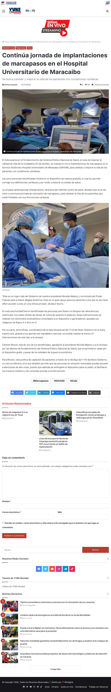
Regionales (20, 48)
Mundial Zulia (8, 48)
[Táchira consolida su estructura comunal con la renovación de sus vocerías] (10, 606)
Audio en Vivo (67, 687)
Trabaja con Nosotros (98, 687)
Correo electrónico (11, 512)
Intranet (55, 687)
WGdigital (68, 682)
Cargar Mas (55, 669)
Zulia (13, 42)
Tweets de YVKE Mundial (13, 586)
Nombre (6, 501)
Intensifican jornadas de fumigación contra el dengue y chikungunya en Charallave (91, 415)
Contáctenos (81, 687)
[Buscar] (107, 12)
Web (60, 512)
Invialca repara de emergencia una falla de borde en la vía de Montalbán (55, 615)
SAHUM (60, 380)
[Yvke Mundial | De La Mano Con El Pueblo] (22, 11)
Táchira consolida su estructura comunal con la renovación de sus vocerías (57, 602)
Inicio (6, 42)
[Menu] (3, 12)
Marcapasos (41, 380)
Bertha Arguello (10, 85)
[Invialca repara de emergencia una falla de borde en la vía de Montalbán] (10, 619)
